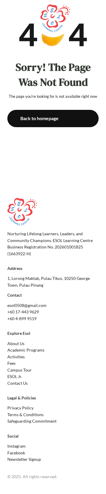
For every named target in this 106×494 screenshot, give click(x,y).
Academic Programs (25, 349)
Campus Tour (19, 369)
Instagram (16, 445)
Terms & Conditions (25, 414)
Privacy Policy (20, 407)
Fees (11, 363)
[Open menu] (97, 17)
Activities (16, 356)
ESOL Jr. (14, 376)
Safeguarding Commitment (32, 421)
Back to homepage (39, 118)
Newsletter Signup (24, 459)
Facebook (16, 452)
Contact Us (17, 383)
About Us (15, 343)
